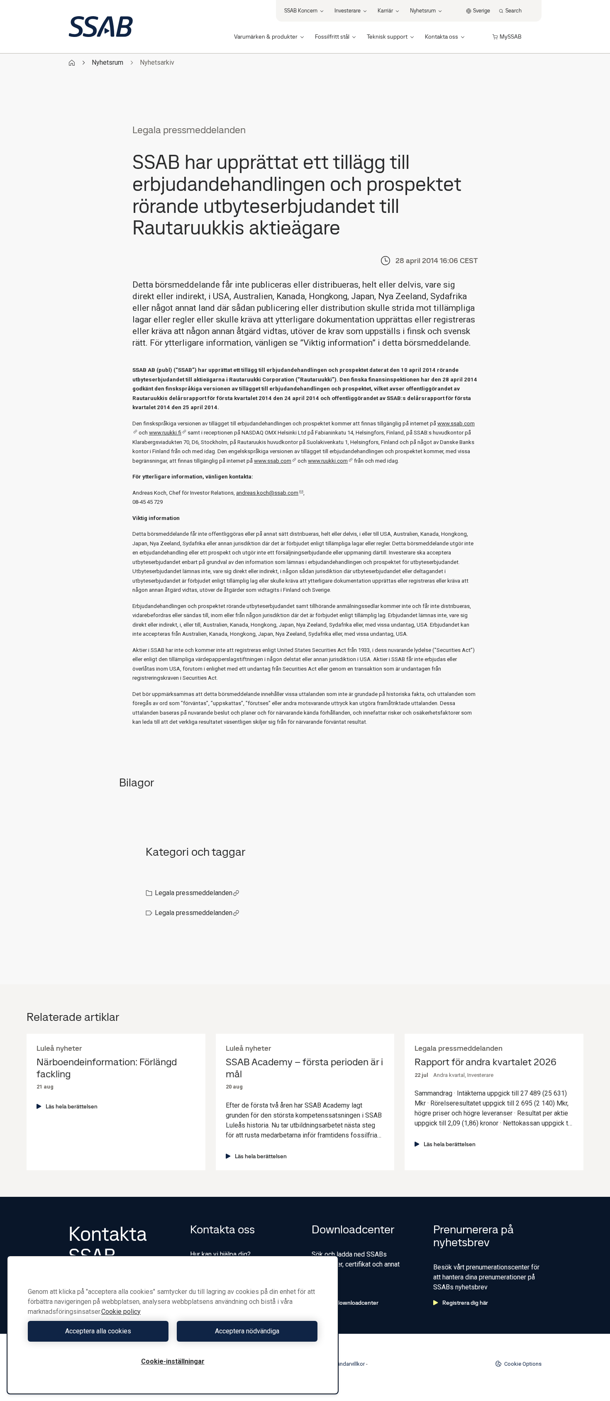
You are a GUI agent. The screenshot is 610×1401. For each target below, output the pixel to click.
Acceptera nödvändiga (247, 1331)
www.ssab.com (272, 461)
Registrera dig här (465, 1302)
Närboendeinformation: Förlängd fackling (107, 1068)
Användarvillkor (346, 1364)
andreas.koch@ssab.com (267, 493)
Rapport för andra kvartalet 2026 (485, 1062)
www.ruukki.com (328, 461)
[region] (173, 1324)
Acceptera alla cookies (98, 1331)
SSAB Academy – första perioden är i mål (304, 1068)
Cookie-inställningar (173, 1361)
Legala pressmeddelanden (193, 893)
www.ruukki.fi (165, 433)
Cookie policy (121, 1312)
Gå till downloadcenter (349, 1302)
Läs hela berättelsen (72, 1106)
